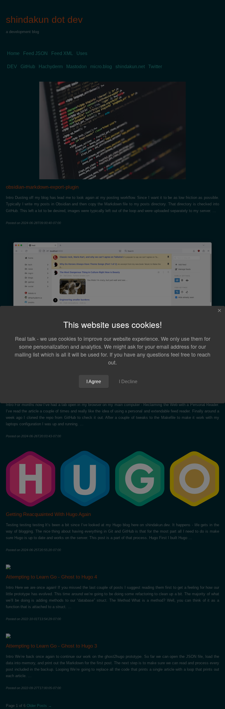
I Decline (128, 381)
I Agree (93, 381)
